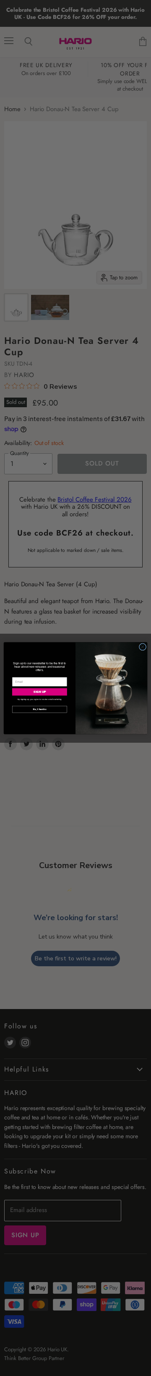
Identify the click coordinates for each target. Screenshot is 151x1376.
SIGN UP (39, 691)
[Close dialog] (142, 646)
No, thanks (40, 709)
